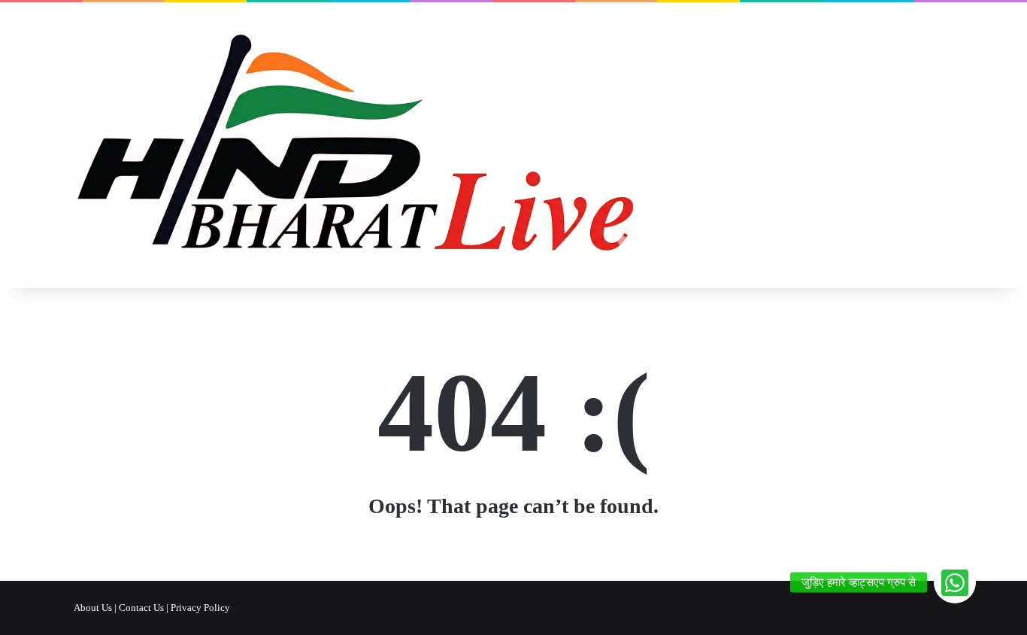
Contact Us (141, 607)
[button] (955, 582)
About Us (93, 607)
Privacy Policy (200, 607)
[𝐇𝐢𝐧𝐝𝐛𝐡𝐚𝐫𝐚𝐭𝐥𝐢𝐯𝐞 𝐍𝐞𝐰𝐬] (357, 145)
